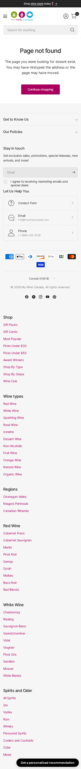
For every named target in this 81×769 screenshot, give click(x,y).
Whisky (8, 726)
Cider (7, 747)
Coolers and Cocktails (18, 740)
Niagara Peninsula (15, 503)
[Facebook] (26, 296)
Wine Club (10, 381)
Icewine (8, 432)
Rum (6, 719)
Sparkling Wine (13, 417)
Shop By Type (13, 367)
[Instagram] (40, 296)
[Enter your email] (73, 172)
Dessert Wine (12, 439)
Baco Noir (10, 582)
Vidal (6, 640)
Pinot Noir (10, 554)
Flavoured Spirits (14, 733)
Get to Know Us (16, 119)
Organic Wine (12, 474)
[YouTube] (47, 296)
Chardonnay (11, 612)
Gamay (8, 561)
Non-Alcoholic (12, 446)
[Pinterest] (54, 296)
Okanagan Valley (15, 496)
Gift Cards (10, 331)
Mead (7, 754)
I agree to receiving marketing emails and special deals (39, 183)
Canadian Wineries (16, 511)
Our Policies (12, 132)
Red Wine (9, 404)
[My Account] (66, 16)
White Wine (11, 410)
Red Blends (11, 589)
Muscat (8, 668)
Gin (5, 705)
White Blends (12, 675)
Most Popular (12, 339)
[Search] (72, 30)
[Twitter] (33, 296)
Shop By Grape (13, 374)
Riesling (8, 619)
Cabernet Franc (14, 533)
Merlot (7, 547)
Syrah (7, 568)
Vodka (7, 712)
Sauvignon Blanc (14, 626)
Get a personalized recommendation (48, 762)
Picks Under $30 (15, 346)
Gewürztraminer (14, 633)
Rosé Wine (10, 425)
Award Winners (13, 360)
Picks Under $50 (15, 353)
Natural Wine (12, 467)
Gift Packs (10, 324)
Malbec (8, 575)
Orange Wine (12, 460)
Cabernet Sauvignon (17, 540)
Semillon (9, 661)
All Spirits (9, 698)
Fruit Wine (10, 453)
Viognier (8, 647)
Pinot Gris (9, 654)
